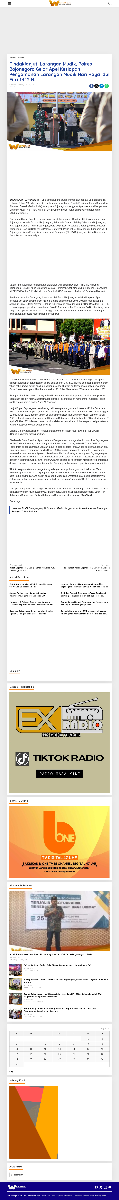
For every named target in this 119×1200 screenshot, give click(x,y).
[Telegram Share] (101, 86)
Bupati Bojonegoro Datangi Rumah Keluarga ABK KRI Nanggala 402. (32, 567)
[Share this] (91, 86)
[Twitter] (101, 1187)
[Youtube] (110, 1187)
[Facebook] (96, 1187)
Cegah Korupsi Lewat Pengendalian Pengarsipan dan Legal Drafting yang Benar (84, 603)
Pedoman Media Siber (83, 1196)
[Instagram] (105, 1187)
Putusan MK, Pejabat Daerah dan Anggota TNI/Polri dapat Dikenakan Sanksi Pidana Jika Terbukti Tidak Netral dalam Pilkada (31, 603)
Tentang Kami (57, 1196)
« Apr (11, 1071)
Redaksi (68, 1196)
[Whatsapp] (106, 86)
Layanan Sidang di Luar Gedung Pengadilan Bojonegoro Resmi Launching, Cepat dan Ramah (84, 585)
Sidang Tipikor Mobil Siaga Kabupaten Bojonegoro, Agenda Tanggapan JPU (27, 594)
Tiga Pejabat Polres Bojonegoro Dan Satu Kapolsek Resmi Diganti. (86, 567)
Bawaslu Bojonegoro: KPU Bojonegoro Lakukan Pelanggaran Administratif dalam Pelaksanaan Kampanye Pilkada (83, 612)
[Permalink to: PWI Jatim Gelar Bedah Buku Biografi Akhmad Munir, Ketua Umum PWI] (15, 970)
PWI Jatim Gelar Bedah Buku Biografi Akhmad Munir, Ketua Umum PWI (57, 965)
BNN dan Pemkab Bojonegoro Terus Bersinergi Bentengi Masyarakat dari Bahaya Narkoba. (83, 594)
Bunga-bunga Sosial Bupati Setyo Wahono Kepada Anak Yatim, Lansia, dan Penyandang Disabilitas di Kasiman (60, 1009)
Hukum (12, 87)
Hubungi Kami (100, 1196)
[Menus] (9, 3)
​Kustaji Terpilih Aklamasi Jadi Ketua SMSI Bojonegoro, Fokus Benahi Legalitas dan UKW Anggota (66, 980)
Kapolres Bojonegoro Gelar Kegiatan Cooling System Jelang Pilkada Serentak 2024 (31, 612)
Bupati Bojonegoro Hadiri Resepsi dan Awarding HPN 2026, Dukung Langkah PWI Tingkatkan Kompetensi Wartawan (63, 995)
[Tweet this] (96, 86)
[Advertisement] (59, 31)
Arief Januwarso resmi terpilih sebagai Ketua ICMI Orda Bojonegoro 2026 (50, 954)
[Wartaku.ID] (60, 3)
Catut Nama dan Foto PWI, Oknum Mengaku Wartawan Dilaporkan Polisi (30, 585)
